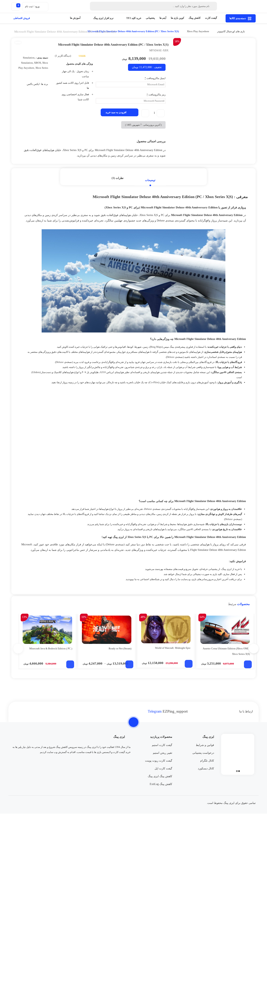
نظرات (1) (118, 178)
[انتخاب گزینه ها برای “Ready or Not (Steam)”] (129, 664)
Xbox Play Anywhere (198, 31)
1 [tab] (239, 771)
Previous (178, 98)
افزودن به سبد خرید (116, 112)
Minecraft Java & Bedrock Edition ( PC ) (50, 648)
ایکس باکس (33, 84)
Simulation (29, 57)
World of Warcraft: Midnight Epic (173, 647)
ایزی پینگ (226, 569)
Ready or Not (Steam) (120, 648)
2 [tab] (237, 771)
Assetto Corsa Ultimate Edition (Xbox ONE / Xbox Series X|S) (226, 651)
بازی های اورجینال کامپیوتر (231, 31)
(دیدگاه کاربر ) (63, 55)
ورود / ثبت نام (32, 6)
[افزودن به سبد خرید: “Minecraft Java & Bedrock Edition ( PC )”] (70, 664)
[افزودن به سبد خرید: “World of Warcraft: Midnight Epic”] (189, 664)
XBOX (37, 62)
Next (254, 98)
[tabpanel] (237, 753)
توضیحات (150, 180)
